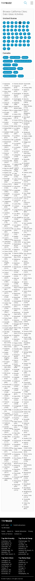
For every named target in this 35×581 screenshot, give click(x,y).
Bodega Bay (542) (8, 175)
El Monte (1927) (7, 370)
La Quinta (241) (17, 148)
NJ (12, 34)
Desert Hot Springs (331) (7, 337)
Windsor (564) (26, 481)
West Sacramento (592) (28, 465)
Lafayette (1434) (17, 155)
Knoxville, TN (5, 548)
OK (9, 37)
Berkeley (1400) (7, 158)
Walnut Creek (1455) (28, 447)
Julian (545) (17, 126)
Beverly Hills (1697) (8, 161)
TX (4, 45)
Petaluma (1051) (17, 455)
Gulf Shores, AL (6, 545)
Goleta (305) (8, 448)
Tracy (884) (27, 394)
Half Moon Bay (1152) (7, 464)
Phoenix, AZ (22, 548)
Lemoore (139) (17, 195)
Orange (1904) (16, 403)
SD (24, 41)
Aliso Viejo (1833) (7, 92)
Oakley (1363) (16, 389)
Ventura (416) (26, 431)
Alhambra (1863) (7, 88)
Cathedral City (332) (7, 242)
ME (19, 30)
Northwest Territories (10, 76)
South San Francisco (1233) (27, 348)
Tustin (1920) (26, 406)
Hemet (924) (18, 84)
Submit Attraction (20, 531)
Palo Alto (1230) (17, 434)
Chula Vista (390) (7, 258)
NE (27, 30)
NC (24, 34)
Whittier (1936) (26, 477)
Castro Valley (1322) (8, 238)
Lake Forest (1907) (18, 179)
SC (20, 41)
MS (4, 41)
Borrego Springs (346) (7, 180)
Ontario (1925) (16, 399)
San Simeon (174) (27, 254)
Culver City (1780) (7, 303)
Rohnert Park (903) (27, 152)
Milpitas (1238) (16, 283)
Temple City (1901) (28, 379)
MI (25, 37)
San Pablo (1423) (27, 239)
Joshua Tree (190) (18, 123)
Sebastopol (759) (27, 317)
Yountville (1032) (27, 500)
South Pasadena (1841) (27, 342)
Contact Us (17, 534)
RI (16, 41)
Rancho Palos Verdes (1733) (28, 106)
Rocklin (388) (28, 150)
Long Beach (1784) (18, 210)
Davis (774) (8, 326)
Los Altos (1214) (17, 214)
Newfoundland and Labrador (23, 61)
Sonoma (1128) (26, 328)
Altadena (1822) (7, 96)
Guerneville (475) (7, 454)
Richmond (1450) (27, 139)
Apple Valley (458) (8, 107)
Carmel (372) (8, 228)
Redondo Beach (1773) (27, 128)
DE (4, 26)
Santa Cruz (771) (27, 275)
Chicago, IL (22, 568)
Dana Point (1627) (7, 319)
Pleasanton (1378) (17, 481)
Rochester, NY (6, 572)
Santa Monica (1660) (26, 283)
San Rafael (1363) (27, 247)
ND (29, 34)
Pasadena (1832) (17, 445)
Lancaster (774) (17, 187)
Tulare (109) (28, 400)
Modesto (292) (17, 290)
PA (12, 41)
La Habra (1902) (17, 129)
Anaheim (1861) (7, 100)
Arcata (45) (7, 116)
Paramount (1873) (17, 441)
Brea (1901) (8, 184)
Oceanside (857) (17, 393)
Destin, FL (21, 566)
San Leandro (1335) (28, 224)
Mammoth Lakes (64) (17, 241)
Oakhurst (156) (17, 382)
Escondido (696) (7, 381)
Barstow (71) (8, 139)
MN (29, 37)
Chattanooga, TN (7, 550)
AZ (12, 22)
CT (28, 22)
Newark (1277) (16, 352)
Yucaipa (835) (26, 507)
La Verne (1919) (17, 152)
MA (21, 37)
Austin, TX (21, 572)
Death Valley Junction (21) (8, 328)
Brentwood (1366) (7, 187)
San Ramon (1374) (27, 250)
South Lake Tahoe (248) (28, 338)
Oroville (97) (18, 410)
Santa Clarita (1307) (28, 271)
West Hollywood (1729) (27, 459)
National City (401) (18, 346)
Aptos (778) (8, 110)
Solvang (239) (26, 324)
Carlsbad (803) (7, 225)
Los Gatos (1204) (17, 226)
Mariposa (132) (17, 260)
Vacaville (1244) (26, 420)
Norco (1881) (16, 361)
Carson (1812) (6, 235)
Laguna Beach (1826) (16, 160)
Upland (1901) (26, 416)
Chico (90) (7, 249)
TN (28, 41)
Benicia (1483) (6, 154)
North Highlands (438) (17, 365)
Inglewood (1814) (17, 117)
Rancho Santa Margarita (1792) (27, 112)
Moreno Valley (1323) (18, 321)
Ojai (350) (17, 396)
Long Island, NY (6, 564)
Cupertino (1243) (7, 307)
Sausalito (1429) (27, 305)
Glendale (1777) (7, 441)
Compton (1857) (7, 277)
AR (16, 22)
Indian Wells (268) (18, 111)
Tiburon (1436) (26, 387)
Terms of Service (6, 534)
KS (8, 30)
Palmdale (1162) (17, 430)
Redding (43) (28, 121)
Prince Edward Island (9, 68)
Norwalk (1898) (16, 370)
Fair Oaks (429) (7, 387)
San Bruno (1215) (27, 181)
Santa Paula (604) (28, 288)
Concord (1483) (7, 281)
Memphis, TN (5, 552)
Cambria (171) (7, 213)
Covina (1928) (6, 296)
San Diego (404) (27, 194)
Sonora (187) (28, 331)
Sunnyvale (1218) (27, 368)
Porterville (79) (27, 84)
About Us (10, 531)
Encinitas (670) (7, 377)
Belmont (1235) (7, 150)
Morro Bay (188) (17, 328)
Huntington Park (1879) (17, 100)
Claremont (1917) (7, 267)
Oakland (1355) (16, 385)
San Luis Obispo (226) (28, 227)
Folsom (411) (6, 402)
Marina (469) (18, 253)
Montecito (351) (17, 305)
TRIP (6, 3)
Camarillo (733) (7, 210)
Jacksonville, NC (23, 554)
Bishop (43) (8, 170)
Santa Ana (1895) (27, 258)
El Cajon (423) (7, 362)
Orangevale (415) (17, 406)
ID (19, 26)
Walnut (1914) (26, 443)
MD (17, 37)
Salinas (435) (28, 172)
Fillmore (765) (6, 399)
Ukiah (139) (27, 409)
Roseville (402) (27, 160)
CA (20, 22)
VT (12, 45)
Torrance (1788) (27, 391)
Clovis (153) (8, 270)
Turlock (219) (26, 403)
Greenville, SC (5, 573)
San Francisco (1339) (27, 202)
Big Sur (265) (8, 168)
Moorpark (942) (17, 317)
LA (15, 30)
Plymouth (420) (17, 485)
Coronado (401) (7, 288)
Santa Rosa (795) (27, 292)
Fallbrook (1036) (7, 395)
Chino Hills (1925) (7, 254)
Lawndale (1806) (17, 191)
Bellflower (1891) (7, 146)
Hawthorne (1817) (7, 471)
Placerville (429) (17, 474)
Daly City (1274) (7, 315)
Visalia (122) (28, 438)
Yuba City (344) (27, 504)
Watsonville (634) (27, 451)
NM (16, 34)
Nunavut (20, 76)
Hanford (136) (7, 468)
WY (4, 48)
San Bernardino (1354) (27, 176)
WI (28, 45)
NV (4, 34)
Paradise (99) (17, 437)
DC (8, 48)
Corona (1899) (6, 284)
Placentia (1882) (17, 470)
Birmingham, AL (6, 543)
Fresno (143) (8, 421)
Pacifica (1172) (16, 418)
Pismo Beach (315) (18, 462)
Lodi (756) (17, 204)
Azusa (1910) (8, 126)
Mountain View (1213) (18, 332)
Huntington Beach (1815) (17, 95)
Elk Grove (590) (7, 374)
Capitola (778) (7, 221)
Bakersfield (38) (7, 129)
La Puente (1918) (17, 144)
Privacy (30, 531)
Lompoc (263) (16, 207)
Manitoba (25, 57)
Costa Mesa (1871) (8, 292)
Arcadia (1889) (6, 113)
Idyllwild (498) (16, 103)
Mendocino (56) (17, 267)
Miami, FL (21, 570)
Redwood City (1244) (27, 133)
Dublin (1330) (6, 353)
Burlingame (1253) (8, 198)
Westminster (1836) (28, 469)
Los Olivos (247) (17, 229)
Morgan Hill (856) (17, 324)
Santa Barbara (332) (26, 262)
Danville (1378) (6, 323)
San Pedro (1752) (27, 243)
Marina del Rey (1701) (17, 256)
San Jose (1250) (26, 214)
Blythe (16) (7, 173)
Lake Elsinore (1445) (16, 175)
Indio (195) (17, 114)
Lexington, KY (5, 560)
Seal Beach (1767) (27, 309)
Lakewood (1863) (17, 183)
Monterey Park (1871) (17, 313)
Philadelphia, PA (23, 573)
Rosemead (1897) (27, 156)
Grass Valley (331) (8, 451)
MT (23, 30)
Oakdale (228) (16, 378)
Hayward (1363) (7, 475)
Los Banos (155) (17, 222)
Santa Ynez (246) (27, 296)
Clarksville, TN (6, 547)
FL (8, 26)
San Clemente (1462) (27, 189)
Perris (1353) (18, 452)
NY (20, 34)
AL (4, 22)
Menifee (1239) (16, 271)
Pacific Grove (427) (18, 415)
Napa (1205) (18, 343)
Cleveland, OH (6, 562)
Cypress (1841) (6, 311)
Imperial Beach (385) (18, 107)
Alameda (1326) (7, 84)
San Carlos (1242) (27, 184)
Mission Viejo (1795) (18, 286)
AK (8, 22)
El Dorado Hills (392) (7, 366)
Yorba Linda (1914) (28, 496)
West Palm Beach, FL (8, 554)
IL (23, 26)
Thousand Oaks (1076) (28, 383)
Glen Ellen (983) (7, 437)
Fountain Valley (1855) (8, 414)
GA (12, 26)
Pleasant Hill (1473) (18, 478)
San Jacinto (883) (27, 211)
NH (8, 34)
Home (3, 531)
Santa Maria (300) (28, 279)
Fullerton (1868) (7, 424)
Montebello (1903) (17, 302)
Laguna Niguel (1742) (16, 169)
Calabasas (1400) (7, 202)
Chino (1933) (8, 251)
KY (11, 30)
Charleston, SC (23, 562)
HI (16, 26)
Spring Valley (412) (28, 353)
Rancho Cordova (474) (26, 95)
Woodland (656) (27, 485)
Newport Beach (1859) (17, 356)
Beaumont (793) (7, 142)
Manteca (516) (17, 250)
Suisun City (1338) (27, 364)
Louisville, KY (22, 552)
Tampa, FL (21, 543)
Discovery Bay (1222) (7, 345)
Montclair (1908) (17, 298)
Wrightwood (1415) (28, 492)
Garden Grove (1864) (8, 427)
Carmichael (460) (7, 231)
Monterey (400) (17, 309)
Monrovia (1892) (17, 294)
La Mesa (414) (17, 136)
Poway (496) (28, 87)
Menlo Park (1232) (17, 275)
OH (4, 37)
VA (16, 45)
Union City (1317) (27, 412)
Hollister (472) (16, 90)
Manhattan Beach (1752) (17, 245)
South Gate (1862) (27, 334)
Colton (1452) (6, 273)
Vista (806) (27, 440)
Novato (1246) (16, 374)
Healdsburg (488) (7, 479)
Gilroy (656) (8, 434)
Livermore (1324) (17, 201)
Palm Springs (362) (18, 426)
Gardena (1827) (7, 431)
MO (9, 41)
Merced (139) (16, 279)
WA (20, 45)
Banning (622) (7, 136)
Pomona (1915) (17, 489)
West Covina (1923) (28, 455)
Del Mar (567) (6, 332)
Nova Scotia (7, 65)
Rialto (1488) (28, 136)
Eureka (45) (8, 384)
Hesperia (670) (17, 86)
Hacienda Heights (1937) (7, 459)
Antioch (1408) (6, 103)
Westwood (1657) (27, 473)
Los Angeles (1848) (18, 218)
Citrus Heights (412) (6, 262)
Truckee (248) (26, 397)
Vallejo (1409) (26, 427)
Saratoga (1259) (27, 301)
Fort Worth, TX (6, 566)
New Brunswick (8, 61)
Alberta (6, 57)
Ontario (15, 65)
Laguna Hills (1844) (18, 165)
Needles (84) (18, 349)
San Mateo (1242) (27, 235)
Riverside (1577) (27, 146)
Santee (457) (28, 299)
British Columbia (15, 57)
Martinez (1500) (17, 264)
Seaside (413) (26, 313)
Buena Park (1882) (8, 191)
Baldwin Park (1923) (8, 133)
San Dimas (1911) (27, 198)
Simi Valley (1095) (27, 320)
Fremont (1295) (7, 418)
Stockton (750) (27, 360)
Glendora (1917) (7, 445)
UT (8, 45)
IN (27, 26)
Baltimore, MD (6, 570)
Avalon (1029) (6, 123)
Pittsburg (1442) (17, 466)
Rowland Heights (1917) (26, 164)
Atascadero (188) (8, 119)
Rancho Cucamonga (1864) (28, 100)
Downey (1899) (7, 349)
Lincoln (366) (18, 198)
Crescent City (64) (7, 300)
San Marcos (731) (27, 231)
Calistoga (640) (7, 206)
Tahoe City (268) (27, 372)
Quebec (20, 68)
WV (24, 45)
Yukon (15, 72)
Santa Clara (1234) (27, 267)
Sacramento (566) (28, 169)
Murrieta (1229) (17, 340)
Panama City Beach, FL (26, 550)
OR (13, 37)
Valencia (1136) (26, 424)
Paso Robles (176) (18, 449)
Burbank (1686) (7, 194)
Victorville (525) (27, 435)
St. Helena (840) (27, 356)
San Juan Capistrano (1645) (27, 219)
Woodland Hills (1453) (27, 488)
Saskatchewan (7, 72)
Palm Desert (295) (18, 422)
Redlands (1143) (27, 124)
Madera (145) (16, 233)
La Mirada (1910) (17, 140)
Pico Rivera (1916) (17, 459)
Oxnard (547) (18, 412)
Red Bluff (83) (27, 118)
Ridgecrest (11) (27, 143)
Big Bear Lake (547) (7, 165)
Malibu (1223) (16, 237)
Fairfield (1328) (6, 391)
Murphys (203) (17, 336)
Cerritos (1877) (6, 246)
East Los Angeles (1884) (7, 357)
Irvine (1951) (18, 120)
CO (24, 22)
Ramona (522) (26, 90)
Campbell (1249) (7, 217)
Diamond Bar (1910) (7, 342)
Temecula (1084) (27, 375)
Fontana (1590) (7, 406)
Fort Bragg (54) (7, 410)
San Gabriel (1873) (27, 207)
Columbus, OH (6, 541)
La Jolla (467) (16, 133)
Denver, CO (22, 564)
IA (4, 30)
